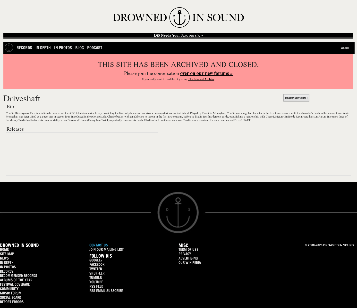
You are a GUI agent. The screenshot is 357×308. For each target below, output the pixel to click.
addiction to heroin (144, 116)
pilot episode (98, 116)
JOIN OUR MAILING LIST (106, 249)
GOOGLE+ (95, 260)
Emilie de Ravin (293, 116)
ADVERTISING (188, 258)
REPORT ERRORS (12, 301)
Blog (79, 48)
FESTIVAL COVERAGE (15, 284)
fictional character (51, 113)
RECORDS (6, 271)
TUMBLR (95, 277)
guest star (47, 116)
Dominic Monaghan (213, 113)
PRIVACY (184, 253)
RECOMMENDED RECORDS (18, 275)
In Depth (43, 48)
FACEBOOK (96, 264)
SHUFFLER (96, 273)
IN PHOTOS (8, 266)
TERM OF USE (188, 249)
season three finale (338, 113)
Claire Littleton (274, 116)
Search (345, 47)
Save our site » (178, 35)
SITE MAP (7, 253)
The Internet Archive (201, 79)
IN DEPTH (7, 262)
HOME (4, 249)
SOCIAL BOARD (10, 297)
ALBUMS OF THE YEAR (16, 280)
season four (63, 116)
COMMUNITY (9, 288)
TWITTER (95, 268)
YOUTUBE (96, 281)
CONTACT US (98, 245)
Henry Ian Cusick (98, 120)
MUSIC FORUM (11, 293)
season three (337, 116)
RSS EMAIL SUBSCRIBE (106, 290)
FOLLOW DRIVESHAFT (296, 98)
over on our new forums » (206, 73)
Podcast (94, 48)
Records (24, 48)
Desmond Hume (77, 120)
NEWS (4, 258)
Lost (97, 113)
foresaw (127, 120)
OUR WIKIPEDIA (189, 262)
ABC (72, 113)
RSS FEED (96, 286)
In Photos (63, 48)
